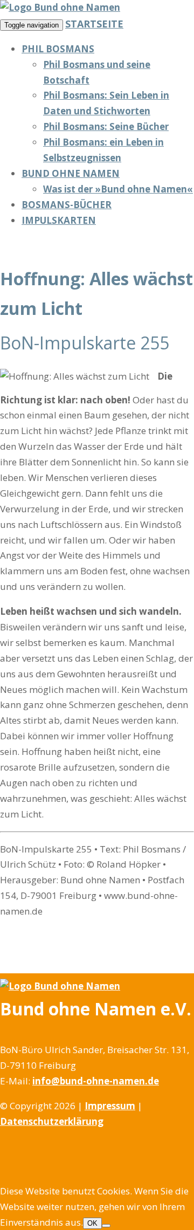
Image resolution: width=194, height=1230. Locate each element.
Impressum (110, 1106)
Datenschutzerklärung (51, 1121)
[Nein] (106, 1225)
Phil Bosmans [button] (58, 49)
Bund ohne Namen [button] (71, 173)
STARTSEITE (94, 23)
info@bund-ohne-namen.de (95, 1081)
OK (92, 1223)
